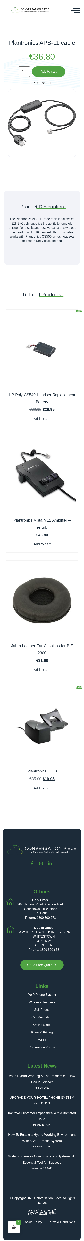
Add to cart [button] (42, 418)
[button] (75, 10)
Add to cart (49, 71)
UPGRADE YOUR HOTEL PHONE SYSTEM (42, 1097)
